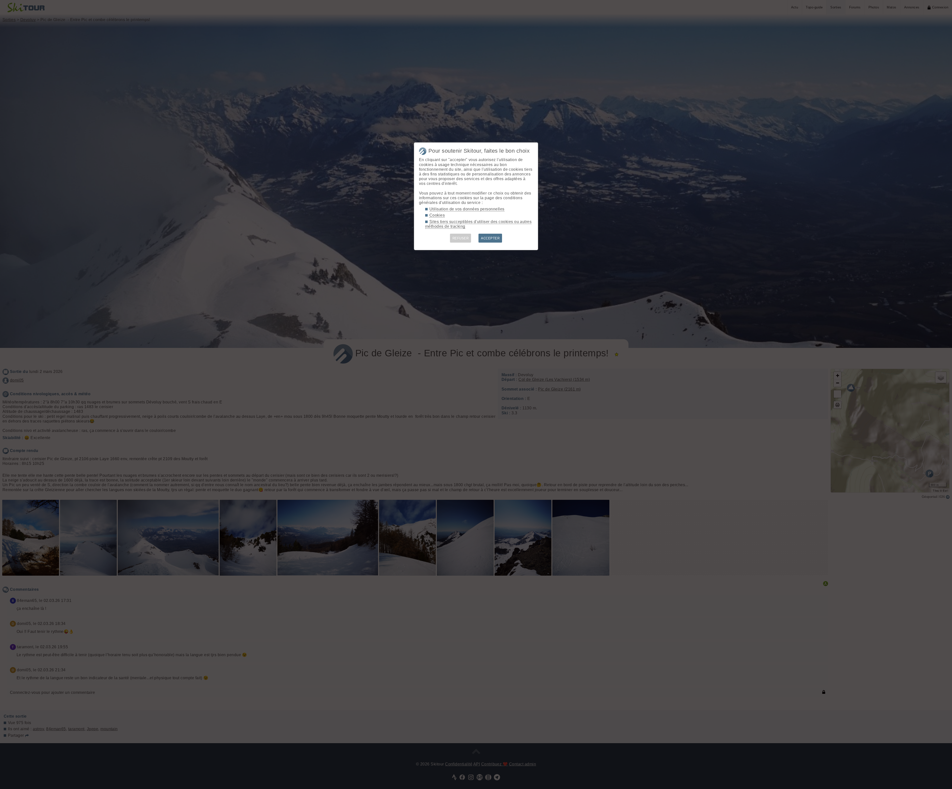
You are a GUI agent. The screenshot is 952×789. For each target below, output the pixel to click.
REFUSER (460, 238)
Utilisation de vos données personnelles (467, 209)
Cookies (437, 215)
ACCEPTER (490, 238)
